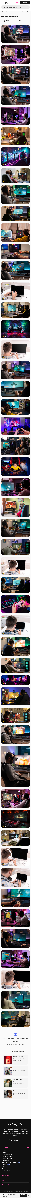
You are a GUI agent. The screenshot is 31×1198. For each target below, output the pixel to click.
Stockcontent (5, 1160)
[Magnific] (15, 1124)
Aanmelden (25, 2)
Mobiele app (5, 1169)
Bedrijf (4, 1180)
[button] (15, 1140)
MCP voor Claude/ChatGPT (11, 1162)
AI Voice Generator (7, 1158)
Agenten (5, 1164)
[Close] (29, 1195)
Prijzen (17, 2)
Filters (20, 21)
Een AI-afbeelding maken (10, 12)
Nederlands (15, 1140)
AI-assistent (5, 1152)
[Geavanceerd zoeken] (28, 21)
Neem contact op (7, 1185)
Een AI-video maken (24, 12)
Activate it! (23, 1195)
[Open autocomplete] (3, 7)
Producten (5, 1147)
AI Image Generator (7, 1154)
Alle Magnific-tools (7, 1171)
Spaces (4, 1150)
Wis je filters (20, 1044)
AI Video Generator (7, 1156)
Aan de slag (5, 1175)
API (3, 1166)
